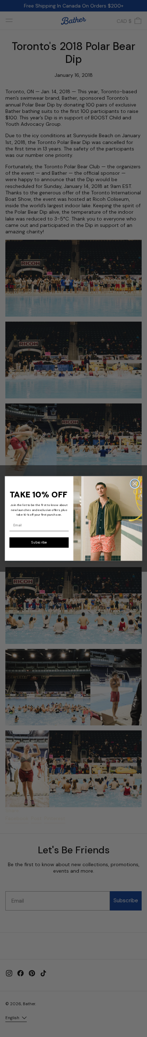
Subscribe (38, 542)
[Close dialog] (135, 484)
